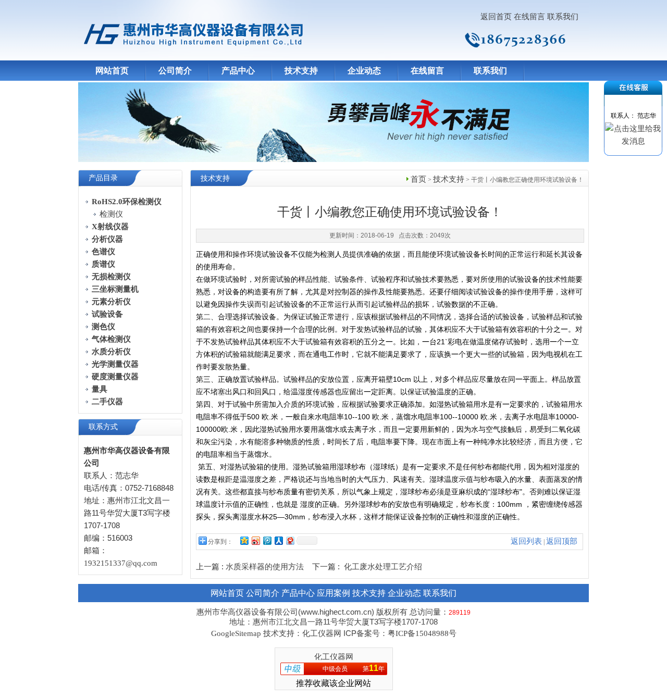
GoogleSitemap (236, 633)
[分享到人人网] (278, 540)
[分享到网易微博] (289, 540)
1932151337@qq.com (120, 563)
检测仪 (111, 214)
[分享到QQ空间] (244, 540)
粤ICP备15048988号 (422, 633)
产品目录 (103, 178)
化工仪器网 (333, 657)
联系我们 (562, 17)
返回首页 (496, 17)
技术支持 (301, 70)
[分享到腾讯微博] (267, 540)
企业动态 (364, 70)
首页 (418, 179)
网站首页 (112, 70)
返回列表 (526, 541)
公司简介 (175, 70)
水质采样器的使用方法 (265, 567)
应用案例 (333, 593)
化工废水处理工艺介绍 (383, 567)
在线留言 (529, 17)
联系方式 (103, 427)
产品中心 (238, 70)
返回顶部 (561, 541)
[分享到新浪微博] (255, 540)
